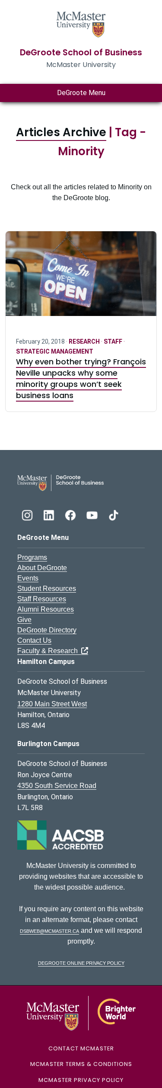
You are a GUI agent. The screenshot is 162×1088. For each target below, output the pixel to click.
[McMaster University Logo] (81, 1012)
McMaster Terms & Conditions (81, 1064)
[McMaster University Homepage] (81, 23)
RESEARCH (85, 341)
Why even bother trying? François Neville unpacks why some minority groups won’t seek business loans (81, 378)
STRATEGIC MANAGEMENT (54, 351)
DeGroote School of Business (81, 52)
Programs (32, 557)
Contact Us (34, 640)
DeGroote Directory (46, 630)
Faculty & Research (49, 650)
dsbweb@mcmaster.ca (49, 930)
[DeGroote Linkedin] (49, 514)
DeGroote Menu (81, 93)
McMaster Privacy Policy (81, 1080)
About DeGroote (42, 567)
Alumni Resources (45, 609)
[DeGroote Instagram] (28, 514)
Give (24, 619)
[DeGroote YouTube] (93, 514)
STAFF (114, 341)
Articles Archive (61, 132)
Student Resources (46, 588)
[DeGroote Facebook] (71, 514)
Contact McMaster (81, 1048)
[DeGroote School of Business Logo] (60, 482)
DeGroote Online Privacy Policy (81, 962)
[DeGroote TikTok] (114, 514)
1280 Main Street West (52, 704)
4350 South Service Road (56, 785)
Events (27, 578)
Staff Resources (41, 599)
